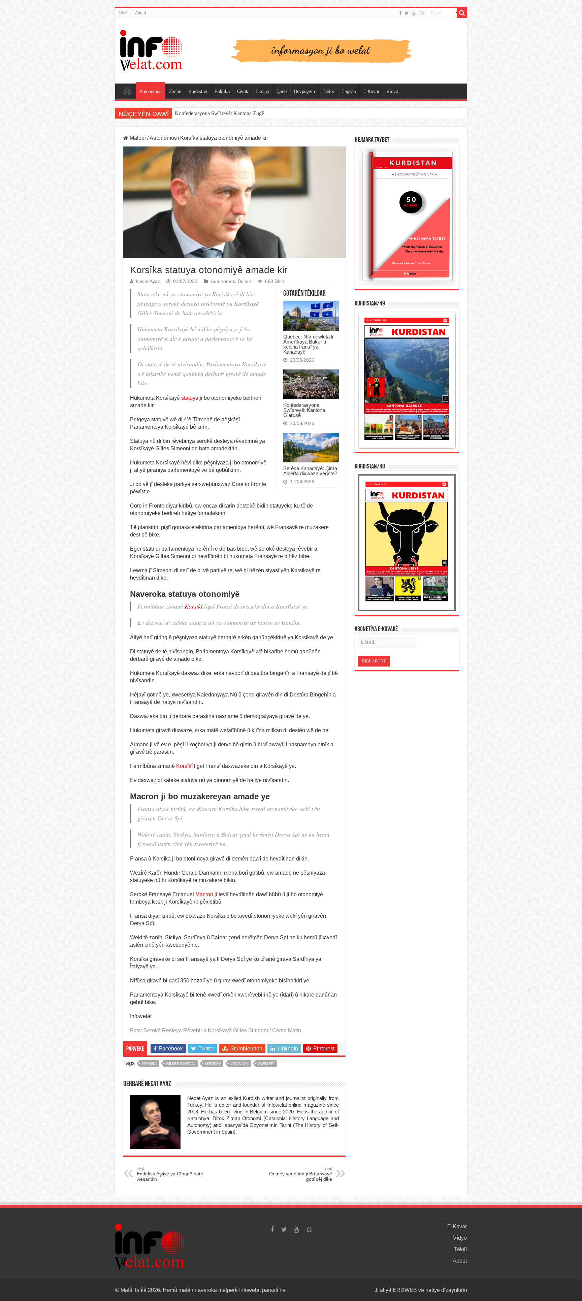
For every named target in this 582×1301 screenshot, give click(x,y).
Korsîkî (193, 606)
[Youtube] (413, 13)
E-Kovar (371, 91)
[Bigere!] (462, 13)
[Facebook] (400, 13)
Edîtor (328, 91)
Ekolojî (262, 91)
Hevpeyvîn (304, 91)
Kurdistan (198, 91)
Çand (282, 91)
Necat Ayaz (148, 281)
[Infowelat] (291, 49)
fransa (149, 1064)
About (140, 12)
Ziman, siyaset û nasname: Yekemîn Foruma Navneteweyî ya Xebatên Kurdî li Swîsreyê (269, 113)
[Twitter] (407, 13)
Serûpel (127, 91)
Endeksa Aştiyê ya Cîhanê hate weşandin (170, 1174)
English (349, 91)
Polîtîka (222, 91)
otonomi (239, 1064)
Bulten (244, 281)
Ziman (175, 91)
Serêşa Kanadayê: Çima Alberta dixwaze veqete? (310, 470)
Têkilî (123, 12)
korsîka (213, 1064)
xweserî (266, 1064)
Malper (137, 138)
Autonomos (150, 91)
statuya (189, 398)
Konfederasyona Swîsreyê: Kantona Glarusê (304, 410)
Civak (242, 91)
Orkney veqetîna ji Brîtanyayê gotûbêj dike (300, 1174)
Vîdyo (392, 91)
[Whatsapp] (421, 13)
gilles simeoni (180, 1064)
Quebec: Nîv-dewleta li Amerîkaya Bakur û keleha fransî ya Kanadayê (308, 344)
